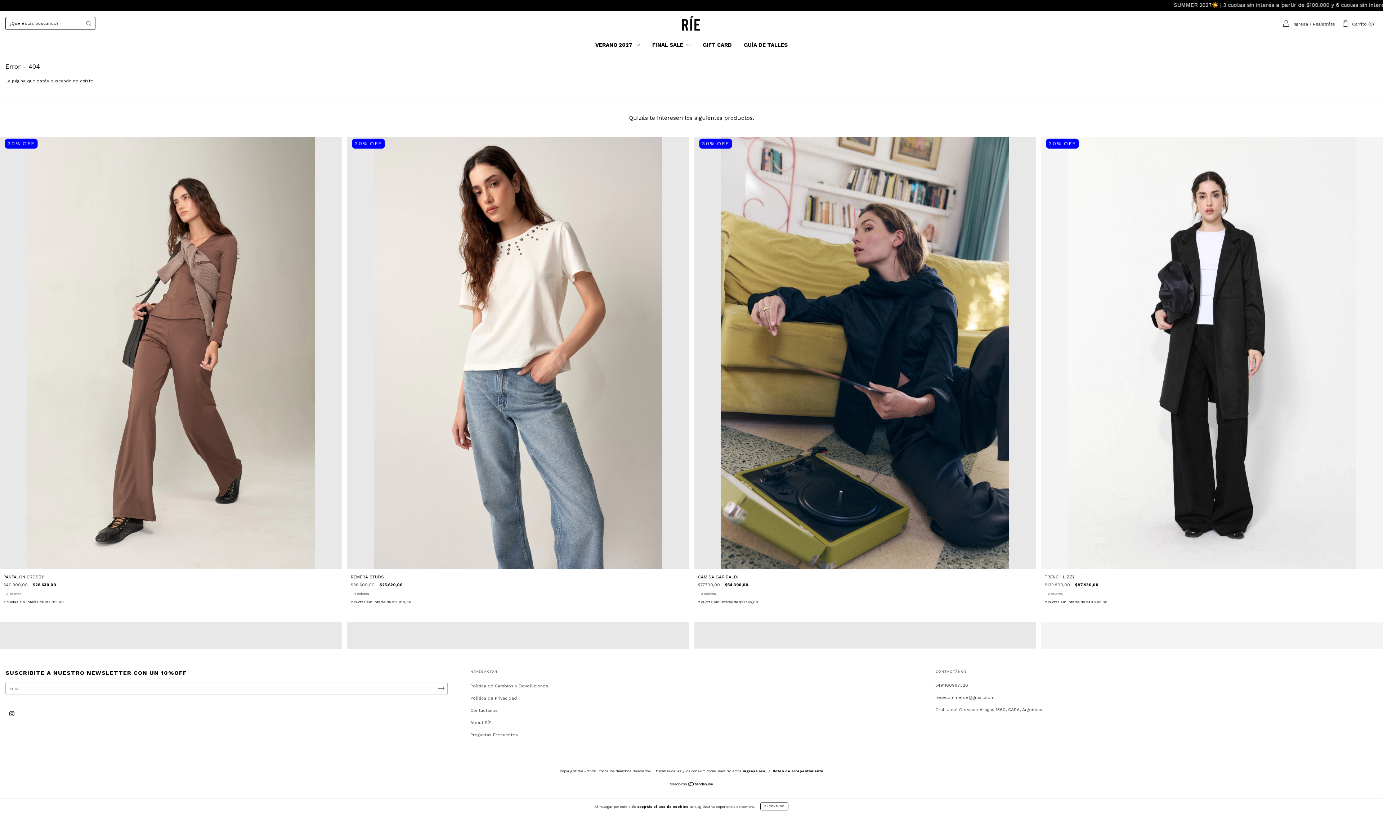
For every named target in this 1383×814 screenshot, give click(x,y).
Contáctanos (484, 710)
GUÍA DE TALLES (766, 45)
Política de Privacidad (493, 698)
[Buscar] (88, 23)
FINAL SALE (668, 45)
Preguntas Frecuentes (494, 734)
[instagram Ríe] (11, 713)
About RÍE (480, 722)
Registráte (1324, 24)
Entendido (774, 806)
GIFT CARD (717, 45)
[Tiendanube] (691, 785)
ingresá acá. (754, 771)
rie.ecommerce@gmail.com (964, 697)
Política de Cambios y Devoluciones (509, 685)
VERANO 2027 (614, 45)
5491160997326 (951, 685)
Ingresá (1300, 24)
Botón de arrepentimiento (798, 771)
